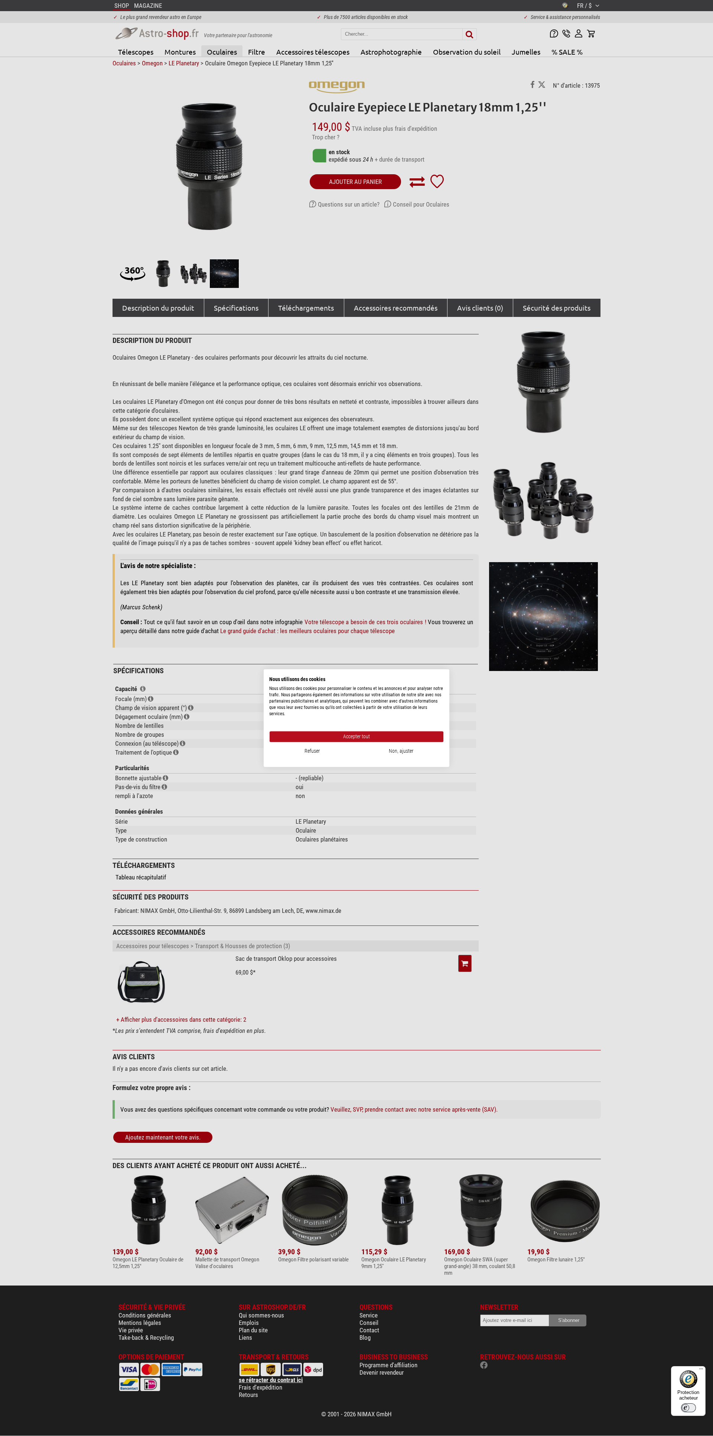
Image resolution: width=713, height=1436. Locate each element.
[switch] (688, 1407)
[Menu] (701, 1370)
